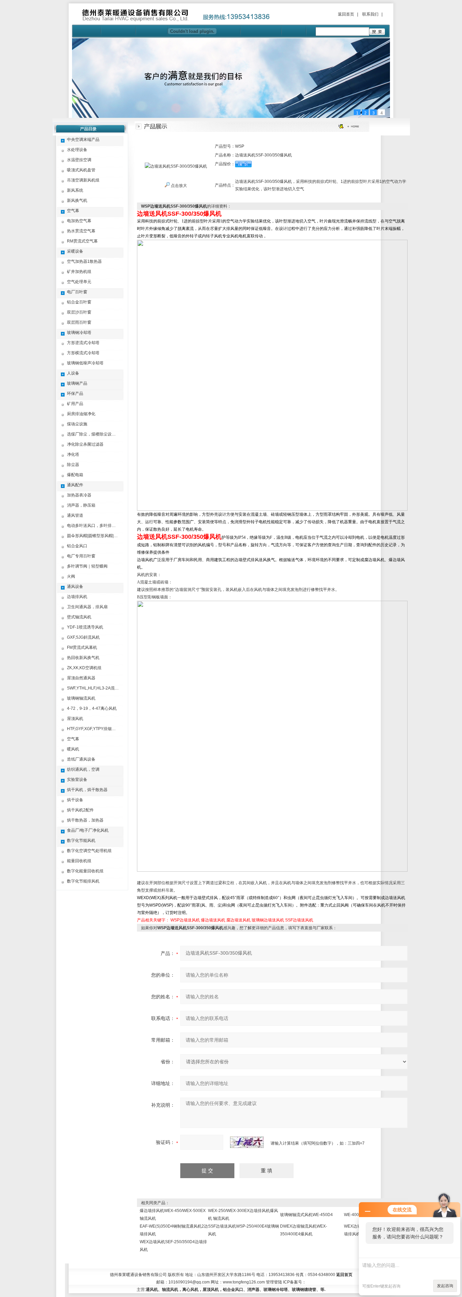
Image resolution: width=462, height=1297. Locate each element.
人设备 (73, 373)
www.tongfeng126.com (244, 1282)
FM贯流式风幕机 (82, 647)
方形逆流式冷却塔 (83, 342)
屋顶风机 (75, 718)
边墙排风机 (77, 596)
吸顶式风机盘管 (81, 170)
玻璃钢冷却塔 (79, 332)
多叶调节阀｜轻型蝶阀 (87, 566)
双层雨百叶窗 (79, 322)
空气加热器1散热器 (84, 261)
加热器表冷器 (79, 495)
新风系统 (75, 190)
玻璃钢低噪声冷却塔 (85, 363)
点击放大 (178, 185)
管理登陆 (274, 1282)
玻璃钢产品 (77, 383)
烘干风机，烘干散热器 (87, 789)
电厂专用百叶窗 (81, 556)
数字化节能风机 (81, 840)
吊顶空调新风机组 (83, 180)
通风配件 (75, 485)
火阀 (71, 576)
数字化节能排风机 (83, 881)
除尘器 (73, 464)
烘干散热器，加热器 (85, 820)
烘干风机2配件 (80, 810)
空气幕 (73, 210)
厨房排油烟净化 (81, 413)
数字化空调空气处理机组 (89, 850)
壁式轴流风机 (79, 617)
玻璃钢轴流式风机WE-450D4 (306, 1214)
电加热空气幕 (79, 220)
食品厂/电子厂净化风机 (88, 830)
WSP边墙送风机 (185, 920)
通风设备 (75, 586)
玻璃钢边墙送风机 (268, 920)
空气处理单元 (79, 281)
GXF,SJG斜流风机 (83, 637)
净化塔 (73, 454)
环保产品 (75, 393)
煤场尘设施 (77, 424)
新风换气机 (77, 200)
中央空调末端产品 (83, 139)
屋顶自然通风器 (81, 678)
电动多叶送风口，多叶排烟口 (93, 525)
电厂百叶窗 (77, 292)
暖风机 (73, 749)
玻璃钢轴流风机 (81, 698)
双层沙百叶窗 (79, 312)
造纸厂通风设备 (81, 759)
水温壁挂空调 (79, 159)
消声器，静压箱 (81, 505)
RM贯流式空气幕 (82, 241)
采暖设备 (75, 251)
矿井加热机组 (79, 271)
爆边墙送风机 (213, 920)
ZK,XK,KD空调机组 (84, 667)
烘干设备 (75, 800)
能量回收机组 (79, 860)
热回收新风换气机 (83, 657)
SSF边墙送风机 (299, 920)
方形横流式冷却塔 (83, 352)
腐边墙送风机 (238, 920)
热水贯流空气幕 (81, 231)
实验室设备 (77, 779)
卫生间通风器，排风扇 (87, 606)
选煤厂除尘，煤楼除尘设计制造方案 (99, 434)
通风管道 (75, 515)
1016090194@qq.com (189, 1282)
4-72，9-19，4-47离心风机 (92, 708)
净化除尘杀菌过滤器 (85, 444)
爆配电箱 (75, 474)
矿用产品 (75, 403)
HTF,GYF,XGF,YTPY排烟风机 (93, 728)
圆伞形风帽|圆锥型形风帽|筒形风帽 (98, 535)
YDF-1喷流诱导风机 (85, 627)
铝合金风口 (77, 546)
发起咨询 (445, 1285)
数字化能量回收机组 (85, 871)
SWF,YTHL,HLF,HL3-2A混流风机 (97, 688)
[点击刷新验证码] (247, 1142)
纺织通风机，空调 (83, 769)
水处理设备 (77, 149)
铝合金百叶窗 (79, 302)
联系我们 (370, 14)
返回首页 (346, 14)
